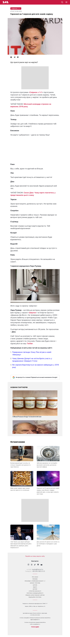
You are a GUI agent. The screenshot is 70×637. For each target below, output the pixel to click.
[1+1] (5, 2)
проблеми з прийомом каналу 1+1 (35, 581)
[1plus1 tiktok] (35, 565)
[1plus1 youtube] (41, 565)
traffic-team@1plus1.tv (35, 624)
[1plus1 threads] (31, 565)
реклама (35, 578)
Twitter (30, 343)
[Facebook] (11, 57)
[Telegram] (14, 57)
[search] (62, 2)
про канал (35, 576)
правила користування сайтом (35, 595)
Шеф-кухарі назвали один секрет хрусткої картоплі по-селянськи (20, 489)
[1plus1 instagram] (28, 565)
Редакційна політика (35, 597)
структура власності (35, 591)
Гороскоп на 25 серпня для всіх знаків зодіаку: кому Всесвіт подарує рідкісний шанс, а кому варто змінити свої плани (48, 491)
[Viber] (18, 57)
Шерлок (32, 313)
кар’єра (35, 585)
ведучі (35, 587)
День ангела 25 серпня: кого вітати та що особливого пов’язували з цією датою (48, 543)
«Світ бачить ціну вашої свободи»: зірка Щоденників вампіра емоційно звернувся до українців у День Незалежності (20, 544)
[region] (35, 77)
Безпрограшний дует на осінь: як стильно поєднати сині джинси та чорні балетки (20, 465)
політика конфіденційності (35, 593)
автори (35, 589)
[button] (66, 2)
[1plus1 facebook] (38, 565)
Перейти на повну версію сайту (35, 556)
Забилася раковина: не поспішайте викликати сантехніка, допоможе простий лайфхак (47, 465)
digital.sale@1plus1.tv (35, 619)
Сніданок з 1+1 (15, 8)
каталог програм (35, 583)
